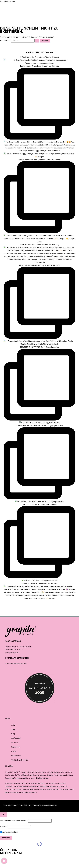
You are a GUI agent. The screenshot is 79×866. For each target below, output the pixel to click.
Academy (15, 742)
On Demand (15, 738)
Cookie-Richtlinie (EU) (19, 760)
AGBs (13, 751)
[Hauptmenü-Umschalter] (10, 16)
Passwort (3, 827)
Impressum (15, 747)
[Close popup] (3, 814)
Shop (13, 729)
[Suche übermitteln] (37, 40)
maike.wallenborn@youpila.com (16, 663)
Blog (13, 734)
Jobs (13, 725)
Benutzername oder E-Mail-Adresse (13, 821)
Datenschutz (16, 756)
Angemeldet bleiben (9, 832)
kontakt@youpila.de (11, 652)
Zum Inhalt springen (7, 1)
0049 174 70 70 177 (16, 649)
